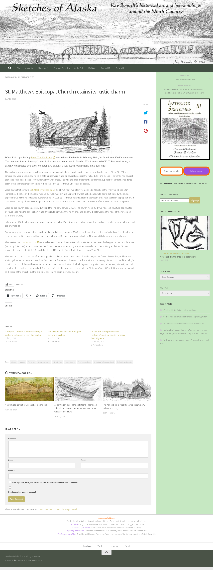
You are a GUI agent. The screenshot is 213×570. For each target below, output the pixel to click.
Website (11, 471)
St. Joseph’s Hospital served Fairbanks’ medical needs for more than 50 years (108, 335)
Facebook (87, 546)
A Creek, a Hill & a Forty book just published (180, 310)
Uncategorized (25, 77)
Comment (13, 438)
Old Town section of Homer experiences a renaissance (183, 323)
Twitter (101, 546)
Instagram (113, 546)
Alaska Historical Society (76, 521)
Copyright (119, 68)
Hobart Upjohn (28, 242)
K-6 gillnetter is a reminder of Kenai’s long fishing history (185, 316)
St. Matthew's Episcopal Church (104, 362)
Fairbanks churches (44, 362)
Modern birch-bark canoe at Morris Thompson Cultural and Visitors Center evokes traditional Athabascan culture (75, 408)
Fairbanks (10, 77)
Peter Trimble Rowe (41, 157)
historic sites (57, 362)
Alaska (13, 362)
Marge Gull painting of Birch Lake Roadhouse (26, 404)
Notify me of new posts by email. (22, 492)
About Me (29, 68)
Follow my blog (196, 171)
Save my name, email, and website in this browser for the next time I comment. (45, 482)
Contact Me (106, 68)
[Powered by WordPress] (15, 560)
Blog (19, 68)
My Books (92, 68)
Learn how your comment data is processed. (58, 509)
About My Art (43, 68)
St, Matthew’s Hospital (41, 189)
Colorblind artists (168, 253)
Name (11, 460)
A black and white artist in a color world (178, 256)
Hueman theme (36, 560)
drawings (22, 362)
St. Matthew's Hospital (124, 362)
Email (84, 460)
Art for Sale (79, 68)
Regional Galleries (62, 68)
